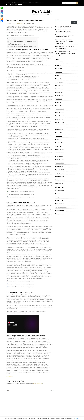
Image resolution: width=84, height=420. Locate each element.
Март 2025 (59, 105)
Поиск (77, 3)
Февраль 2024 (60, 149)
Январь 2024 (59, 153)
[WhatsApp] (1, 8)
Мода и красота (39, 2)
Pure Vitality (42, 11)
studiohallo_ (20, 23)
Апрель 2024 (59, 142)
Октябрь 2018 (60, 176)
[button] (35, 39)
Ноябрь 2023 (59, 159)
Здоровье (31, 2)
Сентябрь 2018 (60, 179)
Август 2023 (59, 166)
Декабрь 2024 (60, 115)
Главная (8, 2)
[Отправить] (1, 21)
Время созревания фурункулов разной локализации (22, 41)
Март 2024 (59, 146)
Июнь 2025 (59, 102)
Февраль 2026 (60, 82)
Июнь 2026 (59, 68)
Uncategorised (60, 190)
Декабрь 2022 (60, 169)
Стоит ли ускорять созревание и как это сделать (22, 46)
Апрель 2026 (59, 75)
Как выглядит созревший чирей (17, 44)
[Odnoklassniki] (1, 18)
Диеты (25, 2)
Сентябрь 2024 (60, 126)
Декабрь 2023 (60, 156)
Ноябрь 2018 (59, 173)
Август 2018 (59, 183)
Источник (9, 376)
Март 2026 (59, 78)
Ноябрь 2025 (59, 88)
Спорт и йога (18, 4)
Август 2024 (59, 129)
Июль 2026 (59, 65)
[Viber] (1, 10)
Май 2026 (59, 72)
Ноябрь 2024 (59, 119)
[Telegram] (1, 13)
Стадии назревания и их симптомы (18, 43)
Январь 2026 (59, 85)
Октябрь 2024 (60, 122)
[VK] (1, 16)
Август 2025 (59, 95)
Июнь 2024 (59, 136)
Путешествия (10, 4)
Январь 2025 (59, 112)
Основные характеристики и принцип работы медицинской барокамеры (64, 41)
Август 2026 (59, 62)
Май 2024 (59, 139)
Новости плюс (60, 203)
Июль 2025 (59, 99)
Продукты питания (17, 2)
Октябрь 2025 (60, 92)
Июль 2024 (59, 132)
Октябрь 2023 (60, 163)
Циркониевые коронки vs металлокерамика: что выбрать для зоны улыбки (65, 53)
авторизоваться (37, 383)
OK (77, 418)
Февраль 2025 (60, 109)
